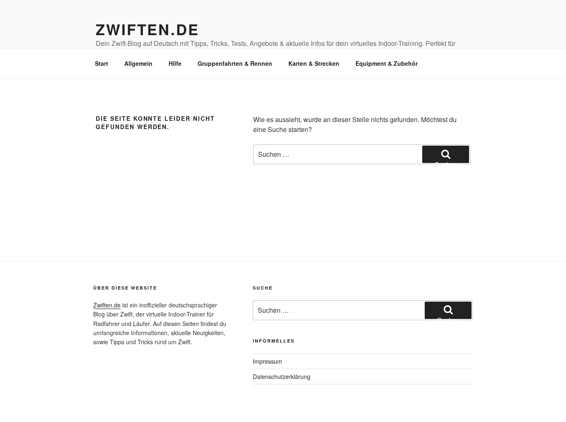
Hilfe (175, 63)
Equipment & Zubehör (387, 63)
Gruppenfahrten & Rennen (235, 63)
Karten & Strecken (313, 63)
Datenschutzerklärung (281, 376)
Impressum (267, 361)
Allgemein (138, 63)
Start (101, 63)
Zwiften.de (147, 29)
